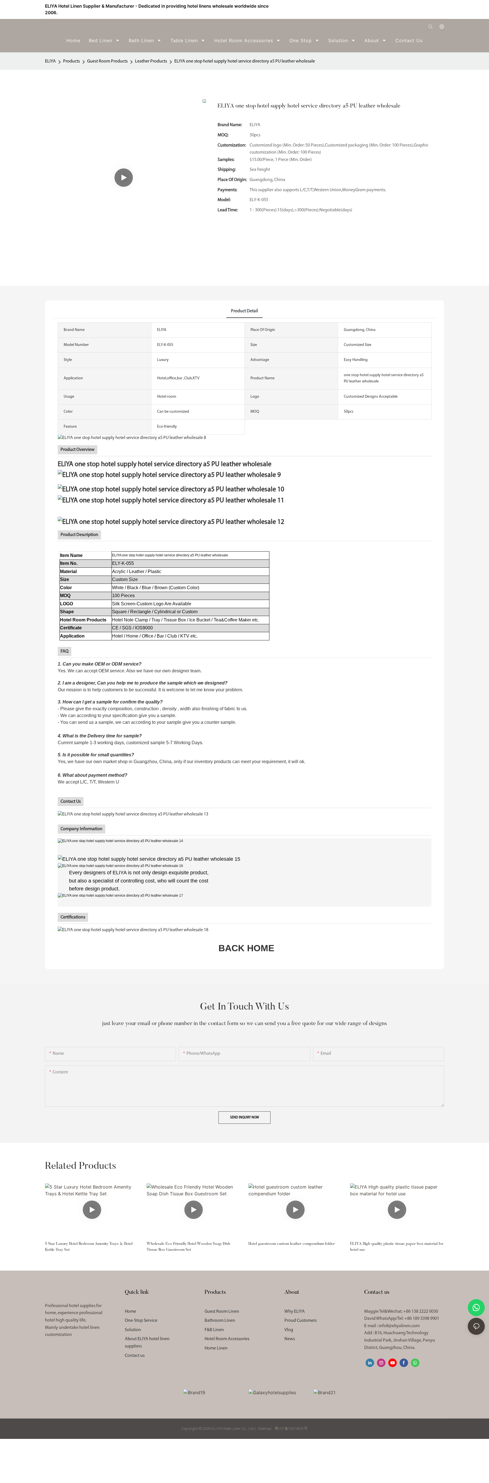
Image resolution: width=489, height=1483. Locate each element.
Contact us (135, 1355)
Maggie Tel (401, 1311)
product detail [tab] (244, 311)
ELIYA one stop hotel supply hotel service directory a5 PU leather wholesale (244, 61)
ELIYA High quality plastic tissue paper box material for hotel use (396, 1247)
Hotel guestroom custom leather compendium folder (291, 1244)
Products (71, 61)
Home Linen (216, 1348)
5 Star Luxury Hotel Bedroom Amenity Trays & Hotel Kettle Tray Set (88, 1247)
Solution (133, 1330)
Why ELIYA (294, 1311)
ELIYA (50, 61)
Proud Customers (300, 1320)
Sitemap (265, 1428)
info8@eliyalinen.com (399, 1326)
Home (130, 1311)
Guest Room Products (107, 61)
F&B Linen (214, 1330)
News (289, 1339)
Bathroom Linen (220, 1320)
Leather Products (151, 61)
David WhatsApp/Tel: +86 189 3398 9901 (401, 1318)
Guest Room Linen (222, 1311)
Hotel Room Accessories (227, 1339)
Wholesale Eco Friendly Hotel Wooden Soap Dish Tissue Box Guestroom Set (188, 1247)
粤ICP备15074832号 (291, 1428)
